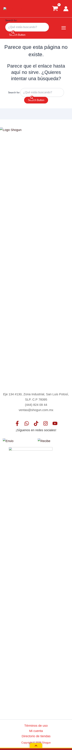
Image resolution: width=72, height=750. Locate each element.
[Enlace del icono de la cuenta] (66, 8)
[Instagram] (45, 423)
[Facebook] (17, 423)
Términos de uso (36, 725)
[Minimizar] (36, 745)
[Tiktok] (36, 423)
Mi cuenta (36, 731)
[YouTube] (54, 423)
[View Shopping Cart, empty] (55, 9)
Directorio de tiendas (36, 736)
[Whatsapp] (26, 423)
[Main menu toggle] (64, 28)
